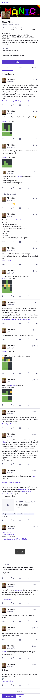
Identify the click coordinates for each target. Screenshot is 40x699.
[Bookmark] (28, 105)
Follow (17, 62)
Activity (7, 68)
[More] (37, 105)
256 (3, 30)
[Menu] (36, 62)
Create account (8, 696)
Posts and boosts (8, 74)
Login (20, 696)
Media (20, 68)
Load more (20, 691)
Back (6, 2)
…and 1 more (5, 516)
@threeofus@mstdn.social (9, 24)
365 (12, 30)
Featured (33, 68)
